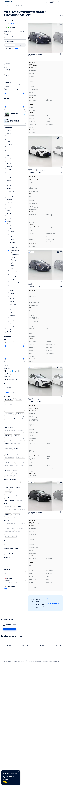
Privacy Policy (7, 777)
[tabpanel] (15, 50)
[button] (7, 34)
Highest (17, 88)
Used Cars (8, 667)
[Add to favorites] (61, 24)
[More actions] (61, 59)
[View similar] (58, 24)
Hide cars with (7, 580)
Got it (4, 782)
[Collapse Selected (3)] (25, 31)
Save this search (54, 603)
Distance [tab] (10, 45)
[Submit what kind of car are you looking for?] (61, 5)
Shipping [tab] (20, 45)
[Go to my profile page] (59, 2)
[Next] (61, 38)
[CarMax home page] (9, 2)
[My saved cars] (56, 2)
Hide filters (10, 20)
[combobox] (14, 582)
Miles (6, 50)
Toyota (23, 667)
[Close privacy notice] (19, 772)
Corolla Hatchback (32, 667)
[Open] (25, 582)
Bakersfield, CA (16, 667)
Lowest (6, 88)
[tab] (9, 641)
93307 (16, 48)
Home (2, 667)
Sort (61, 20)
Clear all (22, 31)
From (6, 571)
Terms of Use (5, 779)
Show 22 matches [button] (9, 629)
